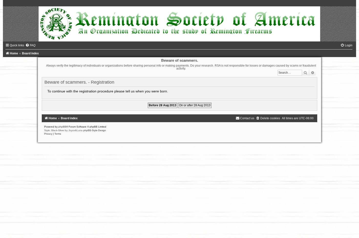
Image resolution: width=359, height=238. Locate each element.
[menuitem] (30, 45)
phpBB (62, 126)
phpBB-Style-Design (94, 130)
